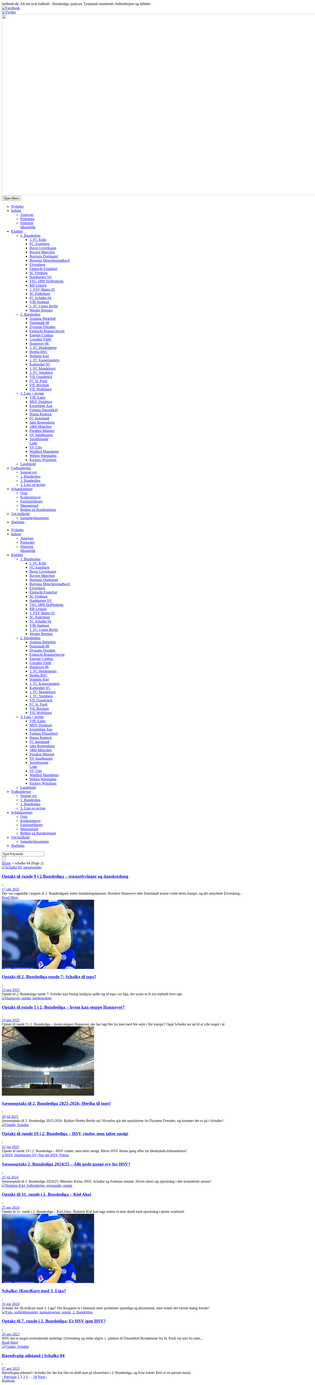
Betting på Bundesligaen (38, 510)
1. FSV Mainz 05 (42, 289)
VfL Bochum (39, 385)
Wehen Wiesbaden (43, 456)
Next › (42, 1377)
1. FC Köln (38, 240)
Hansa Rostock (41, 414)
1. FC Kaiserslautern (44, 360)
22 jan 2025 (10, 1147)
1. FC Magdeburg (43, 368)
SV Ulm (36, 447)
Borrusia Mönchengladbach (50, 260)
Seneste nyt (28, 472)
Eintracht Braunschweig (47, 331)
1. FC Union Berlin (44, 306)
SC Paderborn (40, 294)
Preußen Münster (42, 431)
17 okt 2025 (10, 889)
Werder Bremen (41, 310)
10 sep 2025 (11, 1020)
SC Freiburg (39, 273)
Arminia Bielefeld (43, 319)
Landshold (28, 464)
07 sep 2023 (11, 1368)
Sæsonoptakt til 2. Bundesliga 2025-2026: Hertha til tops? (56, 1103)
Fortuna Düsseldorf (44, 410)
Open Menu (11, 198)
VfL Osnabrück (41, 377)
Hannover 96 (39, 343)
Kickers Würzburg (43, 460)
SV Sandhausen (41, 435)
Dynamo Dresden (42, 327)
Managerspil (29, 505)
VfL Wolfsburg (41, 389)
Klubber (17, 231)
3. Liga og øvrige (32, 485)
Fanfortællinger (31, 501)
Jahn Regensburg (42, 422)
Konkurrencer (30, 497)
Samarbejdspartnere (34, 518)
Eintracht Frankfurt (43, 269)
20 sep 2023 (11, 1334)
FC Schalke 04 (40, 298)
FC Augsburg (39, 244)
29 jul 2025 (10, 1116)
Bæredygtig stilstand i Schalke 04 (33, 1355)
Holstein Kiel (39, 356)
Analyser (26, 215)
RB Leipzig (38, 285)
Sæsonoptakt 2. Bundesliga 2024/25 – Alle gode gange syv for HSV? (66, 1164)
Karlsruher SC (40, 364)
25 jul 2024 (10, 1177)
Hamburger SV (41, 277)
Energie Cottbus (41, 335)
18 (35, 1377)
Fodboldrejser (21, 468)
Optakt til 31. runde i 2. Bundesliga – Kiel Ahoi (46, 1194)
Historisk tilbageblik (28, 225)
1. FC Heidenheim (43, 348)
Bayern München (42, 252)
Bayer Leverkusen (43, 248)
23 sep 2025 (11, 990)
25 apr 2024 (10, 1207)
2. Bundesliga (30, 314)
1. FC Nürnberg (41, 373)
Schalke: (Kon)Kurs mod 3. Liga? (34, 1290)
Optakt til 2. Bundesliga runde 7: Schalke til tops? (49, 976)
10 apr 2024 (10, 1304)
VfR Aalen (37, 397)
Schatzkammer (22, 489)
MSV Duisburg (41, 402)
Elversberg (37, 265)
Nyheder (17, 206)
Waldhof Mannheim (44, 451)
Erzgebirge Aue (41, 406)
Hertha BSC (39, 352)
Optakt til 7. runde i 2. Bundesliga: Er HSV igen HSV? (54, 1321)
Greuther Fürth (40, 339)
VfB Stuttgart (39, 302)
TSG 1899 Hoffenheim (46, 281)
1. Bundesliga (30, 235)
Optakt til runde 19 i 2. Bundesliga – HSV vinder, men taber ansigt (65, 1133)
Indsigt (16, 211)
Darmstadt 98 (39, 323)
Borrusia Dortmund (44, 256)
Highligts (17, 522)
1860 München (41, 427)
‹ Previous (9, 1377)
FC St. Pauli (38, 381)
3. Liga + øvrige (32, 393)
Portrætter (27, 219)
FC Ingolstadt (39, 418)
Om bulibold (20, 514)
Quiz (23, 493)
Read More (10, 897)
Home (6, 863)
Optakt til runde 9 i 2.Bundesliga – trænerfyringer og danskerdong (65, 876)
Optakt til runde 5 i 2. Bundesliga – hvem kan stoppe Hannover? (63, 1007)
